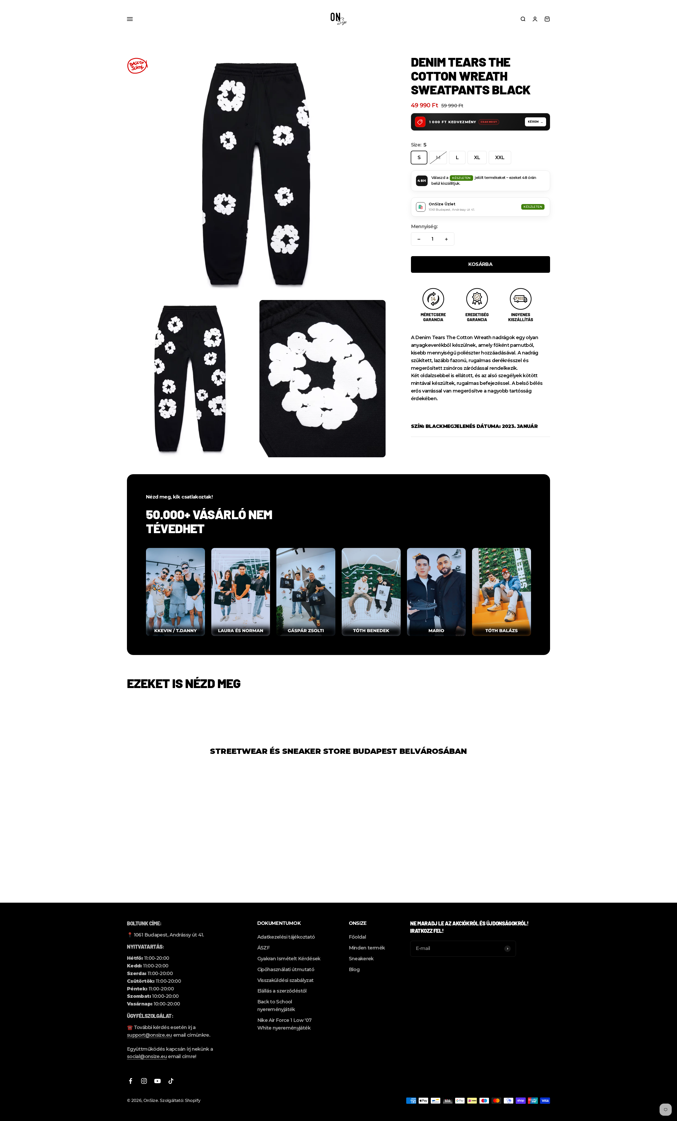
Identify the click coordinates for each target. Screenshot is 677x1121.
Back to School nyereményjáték (276, 1005)
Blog (354, 969)
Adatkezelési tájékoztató (286, 937)
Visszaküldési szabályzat (285, 980)
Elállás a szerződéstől (282, 991)
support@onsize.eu (149, 1035)
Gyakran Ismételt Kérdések (289, 959)
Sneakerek (361, 959)
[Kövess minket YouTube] (157, 1081)
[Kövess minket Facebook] (130, 1081)
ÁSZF (263, 948)
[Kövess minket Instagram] (144, 1081)
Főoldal (357, 937)
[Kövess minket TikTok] (171, 1081)
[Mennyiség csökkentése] (419, 239)
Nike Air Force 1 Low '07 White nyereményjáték (284, 1024)
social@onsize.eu (147, 1056)
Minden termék (367, 948)
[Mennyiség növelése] (446, 239)
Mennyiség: (424, 226)
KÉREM (533, 122)
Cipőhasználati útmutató (285, 969)
